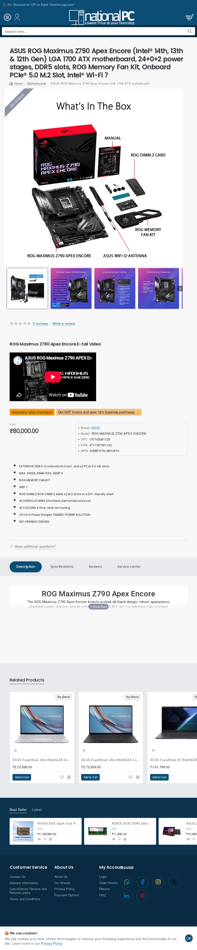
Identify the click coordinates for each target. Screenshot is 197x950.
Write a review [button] (63, 323)
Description (25, 566)
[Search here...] (189, 31)
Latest (37, 809)
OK (188, 938)
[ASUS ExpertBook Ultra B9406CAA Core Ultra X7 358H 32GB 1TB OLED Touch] (42, 724)
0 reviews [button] (40, 323)
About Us (63, 867)
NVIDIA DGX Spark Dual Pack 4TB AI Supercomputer (58, 823)
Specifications (62, 566)
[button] (7, 288)
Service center (129, 566)
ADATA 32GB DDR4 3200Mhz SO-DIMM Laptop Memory (132, 823)
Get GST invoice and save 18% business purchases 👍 (99, 412)
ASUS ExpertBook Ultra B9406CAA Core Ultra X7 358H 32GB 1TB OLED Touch (42, 760)
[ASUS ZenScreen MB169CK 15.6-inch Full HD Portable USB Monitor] (172, 831)
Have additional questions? (35, 546)
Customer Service (28, 867)
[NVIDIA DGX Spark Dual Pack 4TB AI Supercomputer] (23, 831)
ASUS (95, 427)
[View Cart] (189, 17)
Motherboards (36, 83)
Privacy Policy (51, 943)
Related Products (27, 680)
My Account (111, 867)
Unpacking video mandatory (32, 412)
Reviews (95, 566)
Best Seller (18, 809)
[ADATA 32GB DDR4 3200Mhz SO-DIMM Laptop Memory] (97, 831)
